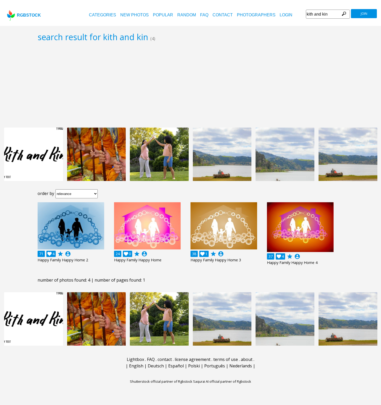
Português (214, 366)
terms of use (225, 359)
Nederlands (240, 366)
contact (223, 15)
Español (176, 366)
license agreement (192, 359)
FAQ (204, 15)
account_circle (68, 254)
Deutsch (156, 366)
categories (102, 15)
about (246, 359)
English (136, 366)
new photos (134, 15)
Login (286, 15)
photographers (256, 15)
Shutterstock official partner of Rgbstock (161, 381)
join (364, 13)
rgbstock (29, 15)
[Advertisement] (190, 84)
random (186, 15)
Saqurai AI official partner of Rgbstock (222, 381)
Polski (194, 366)
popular (163, 15)
